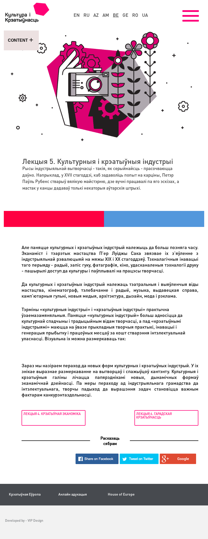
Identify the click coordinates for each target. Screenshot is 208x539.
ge (125, 15)
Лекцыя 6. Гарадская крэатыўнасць (154, 415)
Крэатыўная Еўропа (25, 494)
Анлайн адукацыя (72, 494)
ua (145, 15)
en (77, 15)
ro (135, 15)
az (96, 15)
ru (86, 15)
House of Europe (121, 494)
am (105, 15)
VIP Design (35, 520)
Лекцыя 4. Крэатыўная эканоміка (52, 413)
